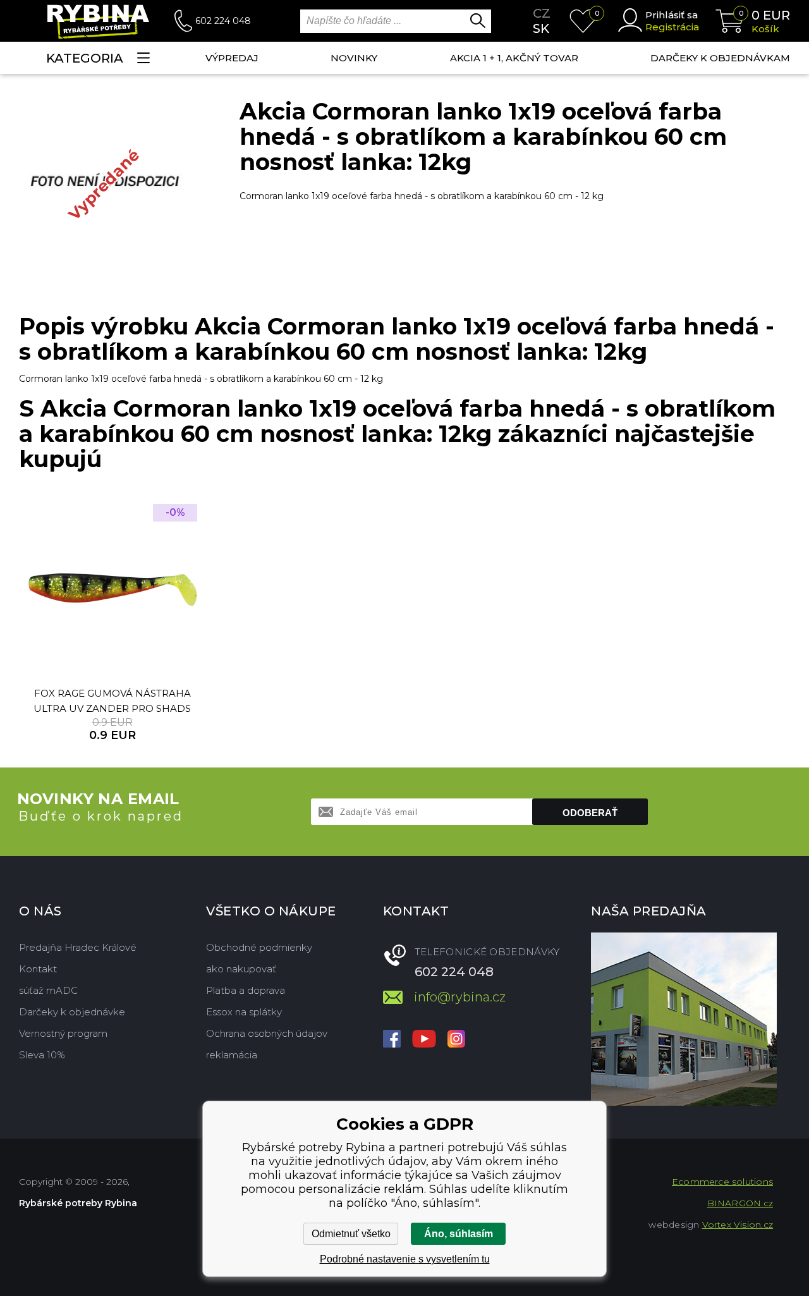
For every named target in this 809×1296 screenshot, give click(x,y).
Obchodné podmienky (259, 947)
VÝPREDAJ (232, 58)
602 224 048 (223, 21)
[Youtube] (424, 1040)
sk (541, 28)
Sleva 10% (42, 1055)
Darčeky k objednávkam (720, 58)
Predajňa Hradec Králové (78, 947)
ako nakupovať (241, 969)
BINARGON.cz (740, 1203)
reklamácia (231, 1055)
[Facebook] (392, 1040)
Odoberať (590, 812)
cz (541, 13)
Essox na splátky (244, 1012)
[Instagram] (456, 1040)
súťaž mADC (48, 990)
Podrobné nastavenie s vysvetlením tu (405, 1259)
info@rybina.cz (460, 997)
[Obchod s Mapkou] (684, 1019)
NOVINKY (354, 58)
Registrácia (672, 27)
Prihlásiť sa (671, 15)
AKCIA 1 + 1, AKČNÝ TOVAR (514, 58)
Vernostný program (63, 1033)
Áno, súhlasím (458, 1233)
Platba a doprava (245, 990)
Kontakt (38, 969)
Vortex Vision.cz (737, 1224)
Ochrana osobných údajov (266, 1033)
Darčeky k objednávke (72, 1012)
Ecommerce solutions (722, 1181)
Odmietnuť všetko (351, 1233)
